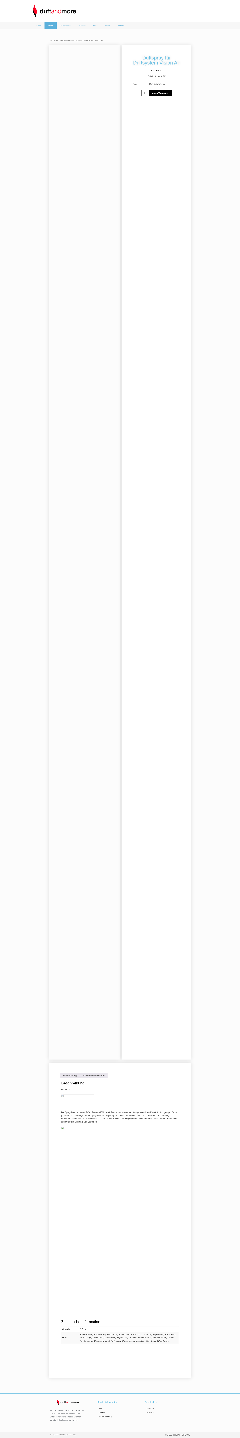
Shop (38, 26)
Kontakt (121, 26)
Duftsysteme (65, 26)
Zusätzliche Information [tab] (93, 1075)
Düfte (50, 26)
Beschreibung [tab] (70, 1075)
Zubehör (82, 26)
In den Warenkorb (160, 93)
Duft (135, 84)
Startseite (54, 40)
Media (107, 26)
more (95, 26)
